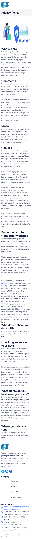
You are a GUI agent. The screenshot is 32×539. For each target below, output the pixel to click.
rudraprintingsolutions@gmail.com (16, 507)
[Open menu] (29, 4)
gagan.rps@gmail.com (12, 509)
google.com (5, 283)
